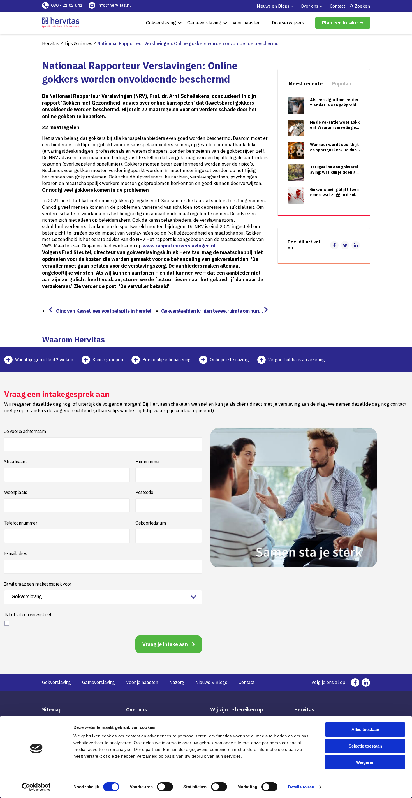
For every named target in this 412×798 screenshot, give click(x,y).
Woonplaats (15, 492)
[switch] (165, 786)
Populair (342, 83)
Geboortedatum (150, 523)
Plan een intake (340, 23)
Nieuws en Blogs (273, 6)
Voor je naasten (142, 682)
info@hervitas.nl (114, 5)
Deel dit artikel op (304, 245)
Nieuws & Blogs (211, 682)
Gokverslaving (161, 23)
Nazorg (176, 682)
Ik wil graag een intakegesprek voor (37, 584)
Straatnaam (15, 462)
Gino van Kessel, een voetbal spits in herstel (103, 310)
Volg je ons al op (328, 682)
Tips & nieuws (78, 43)
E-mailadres (15, 553)
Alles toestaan (365, 729)
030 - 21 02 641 (66, 5)
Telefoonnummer (20, 523)
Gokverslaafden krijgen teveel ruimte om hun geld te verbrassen (212, 310)
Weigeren (365, 762)
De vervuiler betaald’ (144, 286)
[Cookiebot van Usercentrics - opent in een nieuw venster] (36, 787)
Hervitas (50, 43)
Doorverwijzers (288, 23)
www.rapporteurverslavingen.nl (179, 246)
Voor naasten (247, 23)
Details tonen (301, 787)
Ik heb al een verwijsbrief (27, 614)
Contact (337, 6)
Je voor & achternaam (25, 431)
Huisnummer (147, 462)
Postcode (144, 492)
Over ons (309, 6)
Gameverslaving (204, 23)
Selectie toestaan (365, 746)
